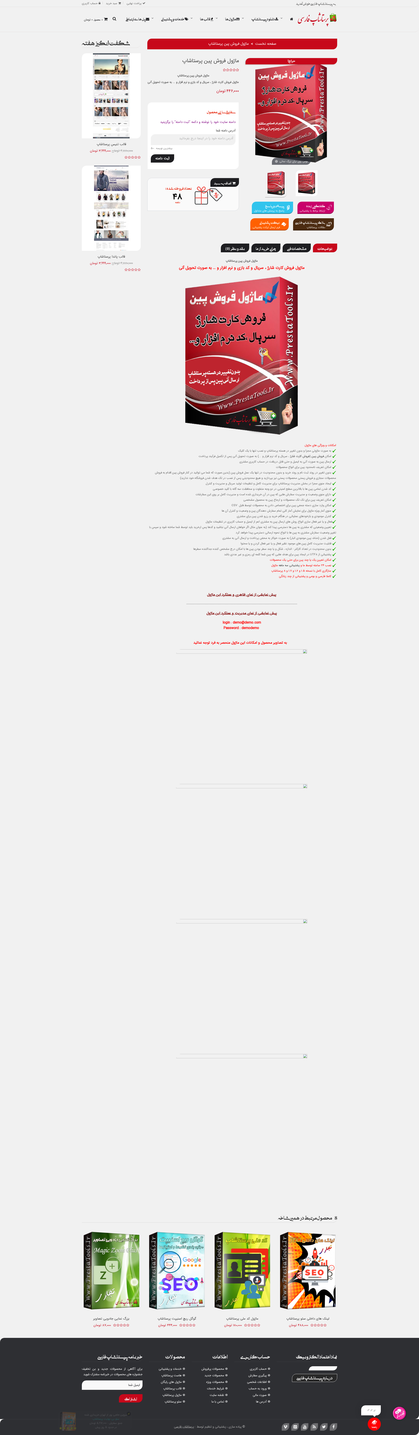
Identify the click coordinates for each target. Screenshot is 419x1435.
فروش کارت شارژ (299, 456)
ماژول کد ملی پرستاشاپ (242, 1318)
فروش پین (318, 456)
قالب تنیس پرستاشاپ (111, 144)
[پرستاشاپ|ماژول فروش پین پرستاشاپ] (276, 183)
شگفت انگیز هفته (106, 42)
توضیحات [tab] (325, 248)
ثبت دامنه (162, 158)
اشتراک (130, 1398)
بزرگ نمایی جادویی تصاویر (111, 1318)
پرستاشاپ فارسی (184, 1426)
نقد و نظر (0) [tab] (235, 248)
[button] (114, 19)
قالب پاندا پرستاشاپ (111, 256)
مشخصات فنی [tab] (296, 248)
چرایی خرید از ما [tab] (266, 248)
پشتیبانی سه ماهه (289, 565)
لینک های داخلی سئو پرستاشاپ (307, 1318)
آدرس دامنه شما (225, 131)
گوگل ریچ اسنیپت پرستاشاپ (177, 1318)
